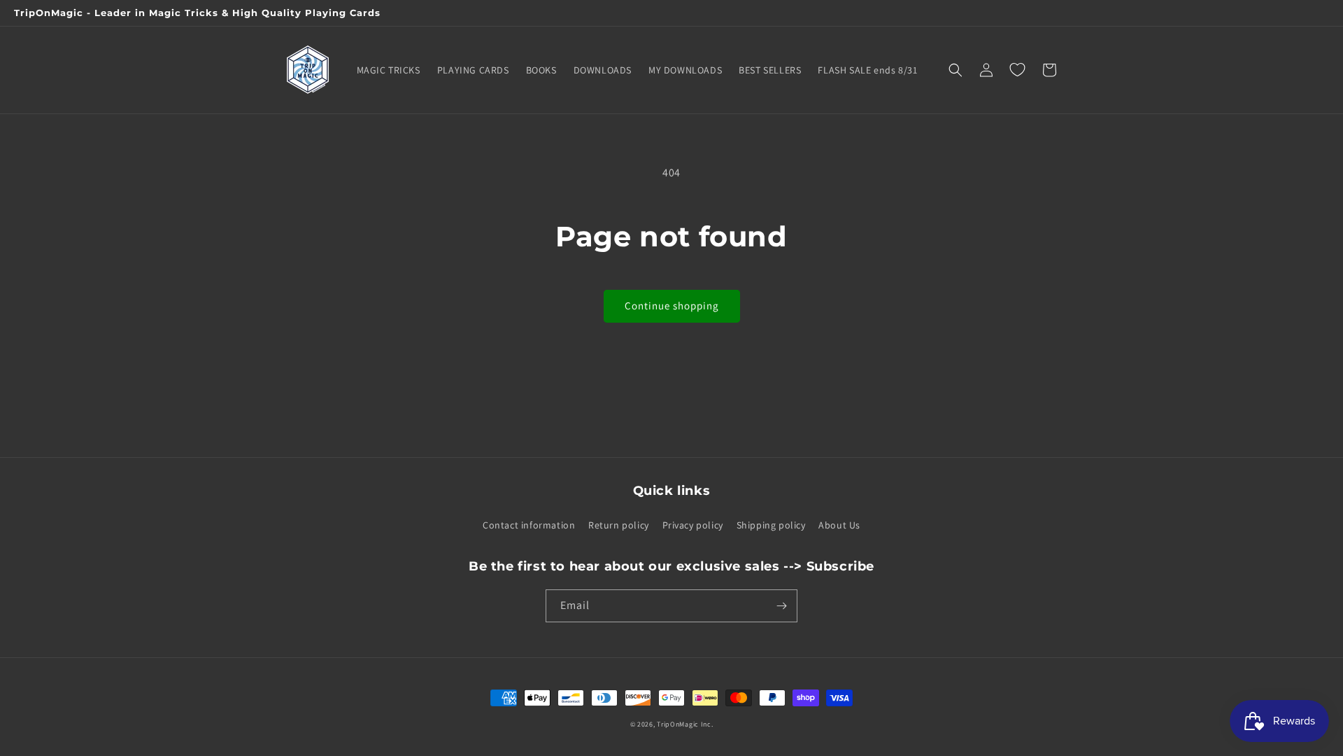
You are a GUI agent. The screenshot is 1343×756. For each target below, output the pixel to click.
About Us (839, 525)
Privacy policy (692, 525)
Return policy (618, 525)
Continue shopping (672, 305)
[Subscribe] (781, 605)
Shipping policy (771, 525)
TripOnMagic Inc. (685, 724)
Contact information (529, 525)
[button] (955, 70)
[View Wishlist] (1017, 70)
